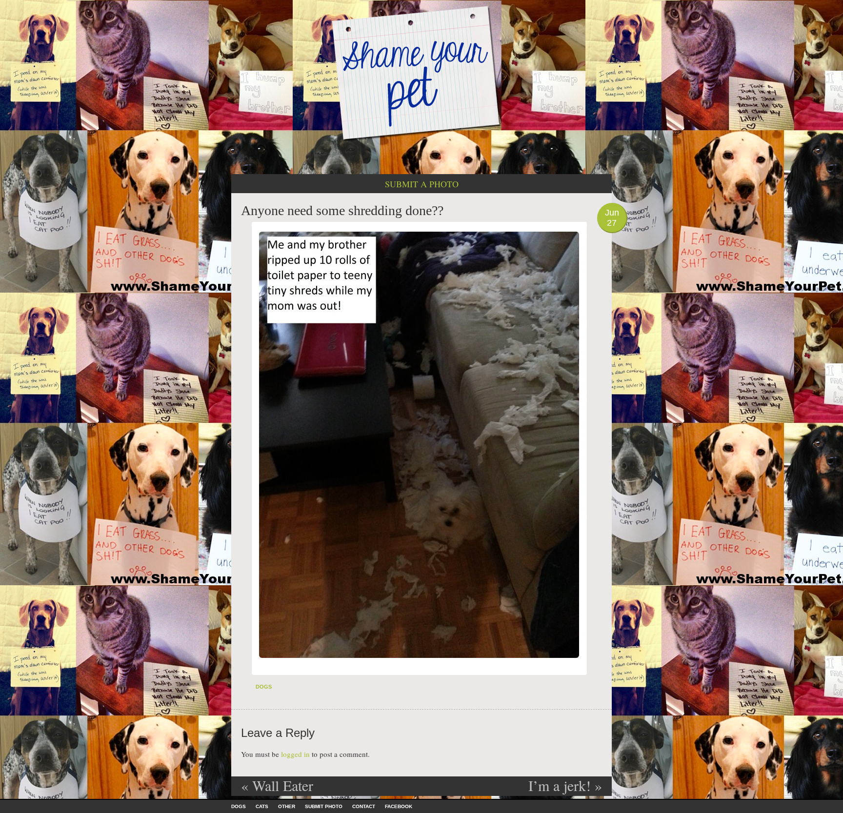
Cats (262, 806)
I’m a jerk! (565, 785)
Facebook (398, 806)
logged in (295, 754)
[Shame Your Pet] (421, 72)
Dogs (264, 687)
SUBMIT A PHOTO (422, 184)
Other (286, 806)
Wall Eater (277, 785)
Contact (363, 806)
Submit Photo (323, 806)
